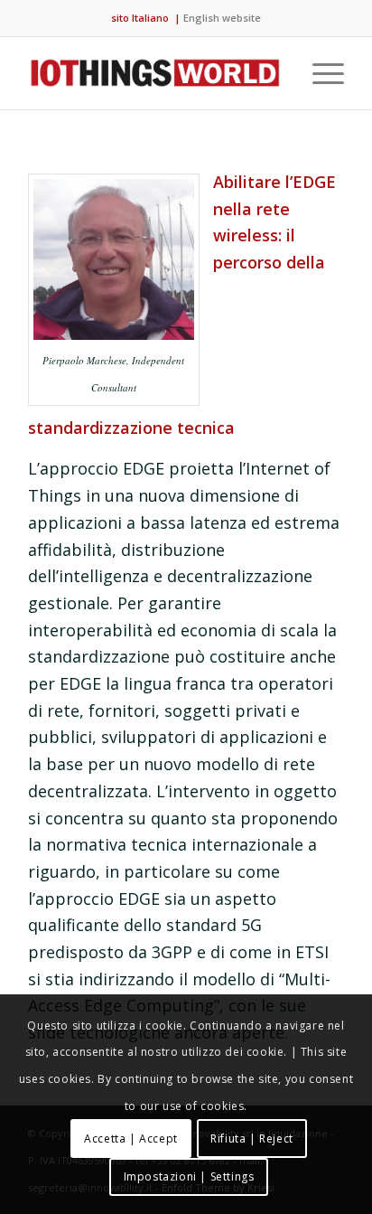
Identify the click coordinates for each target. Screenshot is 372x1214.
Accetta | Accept (131, 1138)
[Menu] (319, 73)
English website (222, 17)
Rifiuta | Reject (251, 1138)
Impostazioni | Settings (189, 1176)
